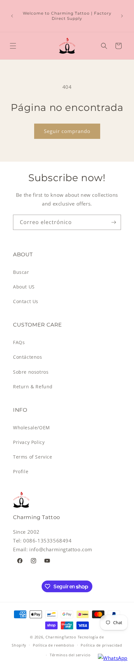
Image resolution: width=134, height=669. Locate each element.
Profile (20, 471)
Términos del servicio (70, 654)
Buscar (21, 272)
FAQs (19, 342)
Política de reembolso (53, 645)
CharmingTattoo (61, 637)
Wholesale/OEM (31, 427)
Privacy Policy (29, 442)
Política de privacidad (101, 645)
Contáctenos (27, 357)
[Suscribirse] (113, 222)
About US (24, 287)
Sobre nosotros (30, 372)
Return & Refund (33, 386)
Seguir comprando (67, 131)
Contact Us (25, 301)
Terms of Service (32, 457)
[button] (13, 46)
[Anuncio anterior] (12, 16)
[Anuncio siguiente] (122, 16)
